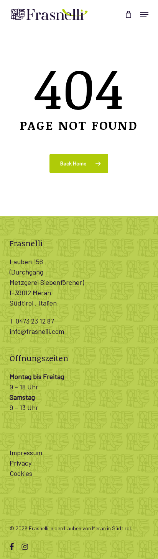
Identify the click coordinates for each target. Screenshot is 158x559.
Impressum (26, 452)
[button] (144, 14)
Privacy (20, 463)
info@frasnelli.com (37, 331)
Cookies (21, 473)
